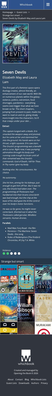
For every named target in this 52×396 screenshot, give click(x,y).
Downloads (24, 383)
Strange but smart (11, 15)
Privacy (44, 383)
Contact (19, 379)
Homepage (8, 12)
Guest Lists (22, 12)
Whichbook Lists (38, 379)
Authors (35, 383)
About (11, 379)
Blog (27, 379)
